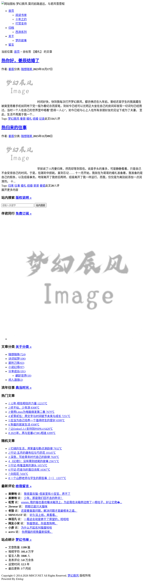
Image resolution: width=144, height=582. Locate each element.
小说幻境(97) (16, 367)
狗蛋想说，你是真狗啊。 (42, 523)
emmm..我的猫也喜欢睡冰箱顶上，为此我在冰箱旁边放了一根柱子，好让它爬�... (71, 502)
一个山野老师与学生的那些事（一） (37, 478)
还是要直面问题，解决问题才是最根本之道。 (49, 510)
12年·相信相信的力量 (27, 403)
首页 (11, 10)
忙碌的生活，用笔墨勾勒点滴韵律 (35, 448)
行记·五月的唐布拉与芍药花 (32, 452)
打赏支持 (21, 23)
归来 (11, 185)
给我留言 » (24, 486)
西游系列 (21, 31)
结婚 (35, 118)
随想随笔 (27, 69)
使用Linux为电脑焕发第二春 (31, 411)
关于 (11, 36)
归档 (11, 27)
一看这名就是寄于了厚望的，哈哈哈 (46, 519)
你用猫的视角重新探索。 (37, 531)
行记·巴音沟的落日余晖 (29, 469)
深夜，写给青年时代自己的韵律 (33, 456)
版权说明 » (24, 197)
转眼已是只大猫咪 (36, 506)
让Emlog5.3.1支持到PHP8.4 (30, 428)
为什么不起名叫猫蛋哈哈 (36, 527)
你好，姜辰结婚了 (20, 60)
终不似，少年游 (23, 407)
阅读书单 (21, 15)
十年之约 (21, 19)
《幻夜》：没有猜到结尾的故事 (33, 461)
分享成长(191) (17, 371)
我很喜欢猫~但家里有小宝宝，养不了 (47, 493)
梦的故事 (21, 40)
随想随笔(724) (17, 354)
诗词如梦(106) (17, 358)
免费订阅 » (24, 213)
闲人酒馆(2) (15, 379)
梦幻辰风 (22, 3)
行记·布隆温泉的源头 (27, 465)
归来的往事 (14, 127)
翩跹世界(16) (23, 375)
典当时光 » (24, 387)
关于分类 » (24, 347)
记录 (42, 118)
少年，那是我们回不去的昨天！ (43, 498)
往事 (17, 185)
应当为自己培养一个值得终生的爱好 (36, 420)
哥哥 (36, 185)
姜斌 (42, 185)
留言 (11, 44)
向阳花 (18, 473)
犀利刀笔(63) (16, 362)
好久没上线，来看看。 (44, 514)
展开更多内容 (9, 189)
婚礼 (29, 118)
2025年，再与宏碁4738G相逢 (31, 433)
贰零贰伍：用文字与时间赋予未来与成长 (39, 416)
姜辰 (11, 69)
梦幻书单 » (24, 539)
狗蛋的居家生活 (23, 424)
